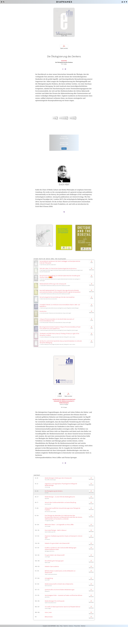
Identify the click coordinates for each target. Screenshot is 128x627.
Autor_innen (48, 612)
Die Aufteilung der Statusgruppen (54, 561)
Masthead (83, 625)
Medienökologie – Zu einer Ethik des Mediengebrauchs (60, 497)
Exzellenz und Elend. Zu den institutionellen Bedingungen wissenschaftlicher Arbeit (60, 549)
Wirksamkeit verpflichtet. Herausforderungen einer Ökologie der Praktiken (62, 509)
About (58, 625)
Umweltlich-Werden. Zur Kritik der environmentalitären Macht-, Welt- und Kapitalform (60, 306)
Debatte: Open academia (52, 566)
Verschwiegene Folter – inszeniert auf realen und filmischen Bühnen (63, 595)
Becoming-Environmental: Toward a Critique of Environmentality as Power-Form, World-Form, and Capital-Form (60, 328)
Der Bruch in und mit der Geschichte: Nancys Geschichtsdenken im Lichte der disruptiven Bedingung (61, 342)
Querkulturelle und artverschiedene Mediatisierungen (59, 589)
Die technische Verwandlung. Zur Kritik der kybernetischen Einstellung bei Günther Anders (60, 276)
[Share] (65, 69)
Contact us (71, 625)
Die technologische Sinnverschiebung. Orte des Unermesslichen (57, 297)
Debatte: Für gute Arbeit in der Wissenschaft (57, 543)
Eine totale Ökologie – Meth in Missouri (55, 530)
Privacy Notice (77, 625)
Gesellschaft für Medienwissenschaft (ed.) (64, 399)
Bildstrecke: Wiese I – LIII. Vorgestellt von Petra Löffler (59, 524)
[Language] (124, 2)
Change (64, 148)
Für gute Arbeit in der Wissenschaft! (55, 555)
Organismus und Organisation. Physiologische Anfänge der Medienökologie (61, 485)
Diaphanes (64, 2)
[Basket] (126, 2)
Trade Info (65, 625)
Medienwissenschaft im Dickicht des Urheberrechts (59, 584)
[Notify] (63, 69)
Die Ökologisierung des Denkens (54, 491)
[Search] (3, 2)
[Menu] (1, 2)
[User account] (122, 2)
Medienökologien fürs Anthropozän (54, 601)
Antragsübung (49, 578)
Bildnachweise (49, 617)
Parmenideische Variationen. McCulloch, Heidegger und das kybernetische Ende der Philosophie (60, 262)
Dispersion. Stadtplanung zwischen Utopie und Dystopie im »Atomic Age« (63, 537)
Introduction (43, 311)
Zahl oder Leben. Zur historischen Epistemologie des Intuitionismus (58, 268)
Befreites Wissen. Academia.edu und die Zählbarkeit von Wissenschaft (60, 572)
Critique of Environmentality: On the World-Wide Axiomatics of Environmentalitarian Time (57, 320)
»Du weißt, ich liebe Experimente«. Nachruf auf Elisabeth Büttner (62, 607)
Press (61, 625)
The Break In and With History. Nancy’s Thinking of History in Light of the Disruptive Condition (59, 334)
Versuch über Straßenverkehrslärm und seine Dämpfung (60, 502)
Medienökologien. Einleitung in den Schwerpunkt (58, 478)
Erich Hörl (64, 60)
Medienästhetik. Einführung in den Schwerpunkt (53, 284)
